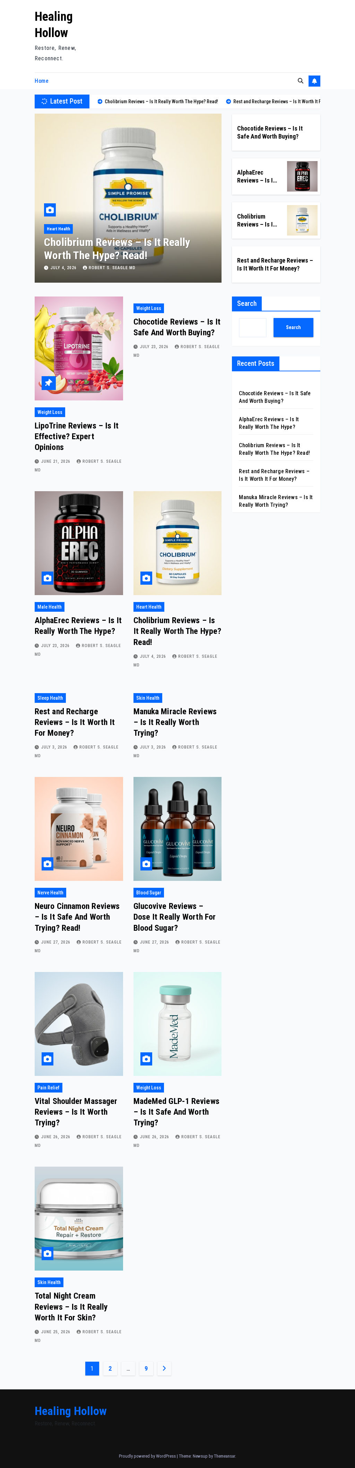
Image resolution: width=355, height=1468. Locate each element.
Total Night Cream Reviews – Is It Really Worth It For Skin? (71, 1306)
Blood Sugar (148, 892)
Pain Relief (48, 1087)
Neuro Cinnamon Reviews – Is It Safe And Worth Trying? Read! (77, 916)
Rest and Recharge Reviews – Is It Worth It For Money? (119, 249)
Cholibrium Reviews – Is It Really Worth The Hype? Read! (177, 631)
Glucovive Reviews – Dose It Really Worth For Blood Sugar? (174, 916)
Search (247, 303)
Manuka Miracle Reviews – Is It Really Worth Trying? (175, 722)
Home (42, 81)
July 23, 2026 (155, 346)
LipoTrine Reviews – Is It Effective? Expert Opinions (77, 436)
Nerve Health (50, 892)
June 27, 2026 (56, 942)
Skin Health (147, 698)
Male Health (49, 607)
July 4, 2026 (153, 656)
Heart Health (149, 607)
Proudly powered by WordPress (148, 1456)
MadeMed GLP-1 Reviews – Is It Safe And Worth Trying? (176, 1111)
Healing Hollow (71, 1411)
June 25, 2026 (56, 1331)
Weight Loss (49, 412)
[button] (300, 81)
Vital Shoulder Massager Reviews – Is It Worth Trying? (76, 1111)
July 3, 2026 (64, 267)
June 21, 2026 (56, 461)
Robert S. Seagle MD (112, 267)
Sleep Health (58, 229)
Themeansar (224, 1456)
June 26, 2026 (56, 1136)
